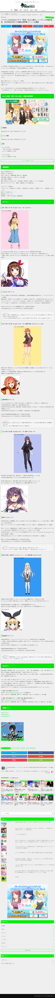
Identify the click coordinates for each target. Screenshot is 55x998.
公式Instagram (5, 716)
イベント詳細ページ (27, 160)
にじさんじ (3, 936)
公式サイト (4, 712)
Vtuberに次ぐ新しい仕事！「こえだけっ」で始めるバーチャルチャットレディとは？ (33, 822)
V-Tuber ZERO (43, 996)
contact (31, 10)
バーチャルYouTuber (6, 748)
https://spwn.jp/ (9, 700)
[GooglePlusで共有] (27, 26)
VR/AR (2, 929)
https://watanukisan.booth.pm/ (13, 692)
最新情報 (16, 10)
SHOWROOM (14, 748)
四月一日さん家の (26, 748)
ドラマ (20, 748)
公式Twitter (4, 714)
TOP (11, 10)
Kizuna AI (3, 943)
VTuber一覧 (25, 10)
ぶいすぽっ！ (4, 939)
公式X (20, 10)
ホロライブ (3, 932)
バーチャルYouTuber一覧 (20, 834)
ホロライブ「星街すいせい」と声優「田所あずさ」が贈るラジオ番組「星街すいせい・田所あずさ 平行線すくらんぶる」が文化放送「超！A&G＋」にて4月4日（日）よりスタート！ (34, 842)
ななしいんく (4, 946)
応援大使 (33, 748)
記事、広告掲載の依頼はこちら (8, 963)
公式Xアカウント (5, 959)
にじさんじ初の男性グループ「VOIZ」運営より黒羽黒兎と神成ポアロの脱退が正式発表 (33, 852)
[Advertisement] (36, 731)
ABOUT (36, 10)
